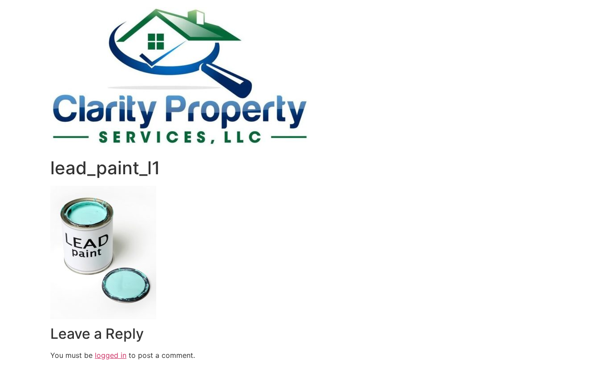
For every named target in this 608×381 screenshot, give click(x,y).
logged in (110, 355)
